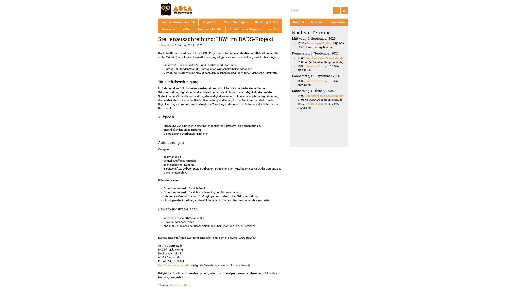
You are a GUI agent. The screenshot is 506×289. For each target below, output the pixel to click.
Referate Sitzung (316, 66)
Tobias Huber (166, 45)
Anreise (316, 22)
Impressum (337, 22)
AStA (186, 29)
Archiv (273, 29)
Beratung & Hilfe (266, 22)
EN (344, 10)
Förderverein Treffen (318, 43)
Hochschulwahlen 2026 (178, 22)
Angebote (209, 22)
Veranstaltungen (235, 22)
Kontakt (298, 22)
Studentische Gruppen (245, 29)
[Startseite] (176, 10)
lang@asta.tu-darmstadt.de (175, 265)
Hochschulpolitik (209, 29)
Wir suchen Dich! (180, 285)
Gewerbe (168, 29)
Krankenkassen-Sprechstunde (324, 58)
